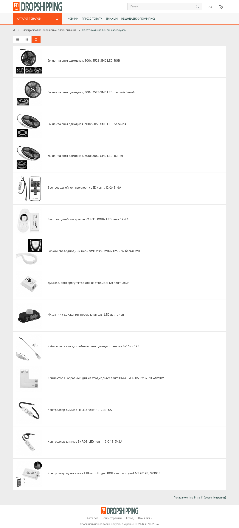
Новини (73, 18)
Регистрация (112, 518)
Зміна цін (112, 18)
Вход (130, 518)
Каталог (92, 518)
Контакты (145, 518)
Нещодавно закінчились (138, 18)
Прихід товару (92, 18)
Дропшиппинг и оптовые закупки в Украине (107, 524)
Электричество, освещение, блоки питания (49, 30)
